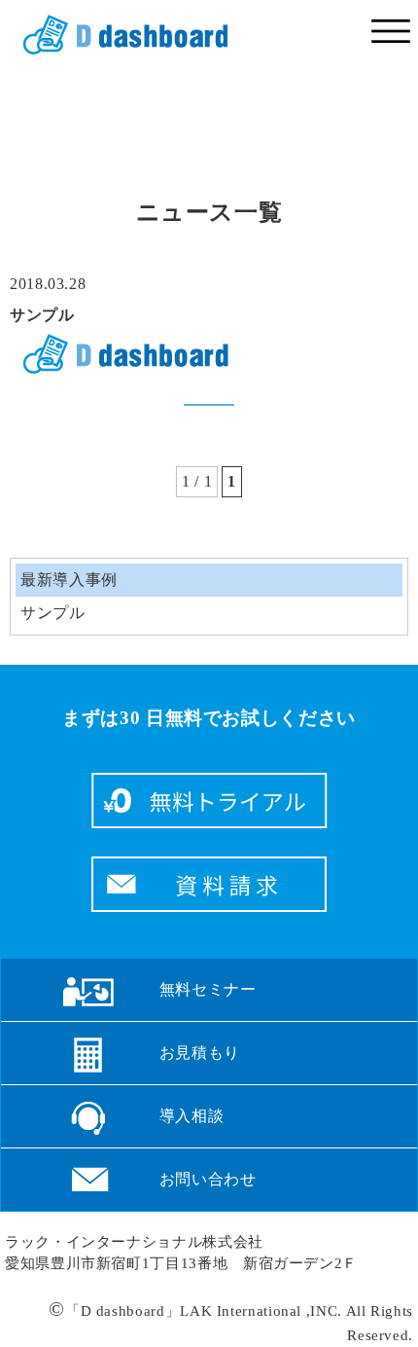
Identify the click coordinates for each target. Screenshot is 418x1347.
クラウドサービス (118, 35)
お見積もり (199, 1052)
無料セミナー (208, 989)
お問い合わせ (208, 1179)
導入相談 (192, 1116)
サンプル (42, 315)
